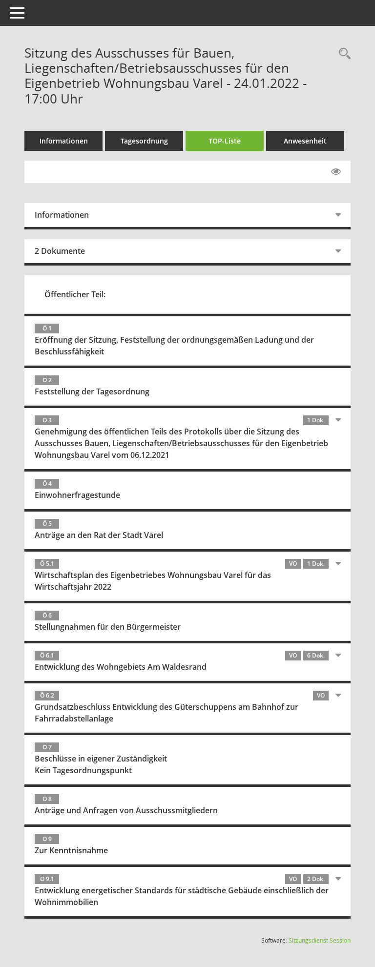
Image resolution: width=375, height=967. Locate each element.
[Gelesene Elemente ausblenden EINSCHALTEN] (336, 172)
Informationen (64, 140)
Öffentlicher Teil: (74, 294)
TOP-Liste (224, 140)
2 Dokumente (60, 251)
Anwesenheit (305, 140)
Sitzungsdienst (320, 940)
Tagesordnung (144, 140)
